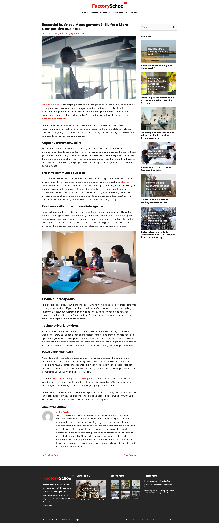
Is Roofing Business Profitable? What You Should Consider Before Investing (157, 135)
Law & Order (131, 13)
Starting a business (52, 104)
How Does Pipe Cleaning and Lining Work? (156, 67)
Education (105, 13)
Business (94, 13)
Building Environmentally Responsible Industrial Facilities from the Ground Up (158, 235)
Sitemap (81, 520)
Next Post (130, 455)
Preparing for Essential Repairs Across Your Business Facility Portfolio (158, 100)
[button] (216, 13)
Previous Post (50, 455)
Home (85, 13)
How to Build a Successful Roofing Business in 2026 (154, 201)
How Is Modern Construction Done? (90, 500)
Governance (117, 13)
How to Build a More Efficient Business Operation (156, 169)
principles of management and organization (74, 378)
